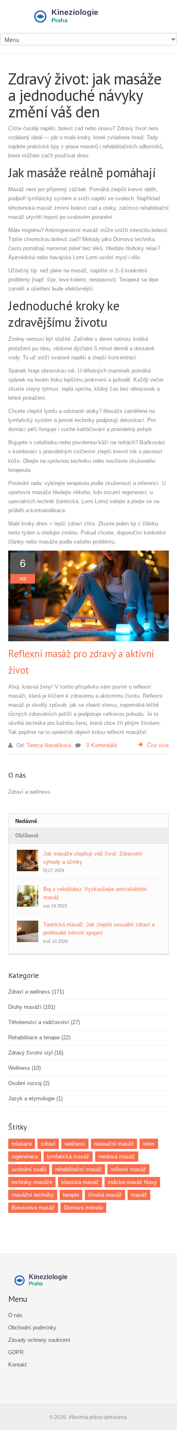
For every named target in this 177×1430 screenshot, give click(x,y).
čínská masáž (105, 1195)
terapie (71, 1195)
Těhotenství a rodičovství (44, 1022)
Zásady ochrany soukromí (39, 1340)
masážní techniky (33, 1195)
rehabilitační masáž (78, 1169)
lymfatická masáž (68, 1156)
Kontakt (17, 1365)
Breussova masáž (33, 1208)
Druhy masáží (31, 1007)
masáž (139, 1195)
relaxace (22, 1144)
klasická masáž (80, 1182)
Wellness (24, 1068)
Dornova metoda (83, 1208)
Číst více (158, 745)
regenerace (25, 1156)
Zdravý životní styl (35, 1053)
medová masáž (116, 1156)
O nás (15, 1315)
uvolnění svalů (29, 1169)
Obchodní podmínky (32, 1328)
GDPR (15, 1352)
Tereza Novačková (49, 745)
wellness (75, 1144)
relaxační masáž (114, 1144)
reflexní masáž (128, 1169)
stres (149, 1144)
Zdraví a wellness (36, 992)
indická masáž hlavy (132, 1182)
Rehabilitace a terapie (39, 1037)
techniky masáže (32, 1182)
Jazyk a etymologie (35, 1098)
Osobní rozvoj (28, 1083)
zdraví (48, 1144)
